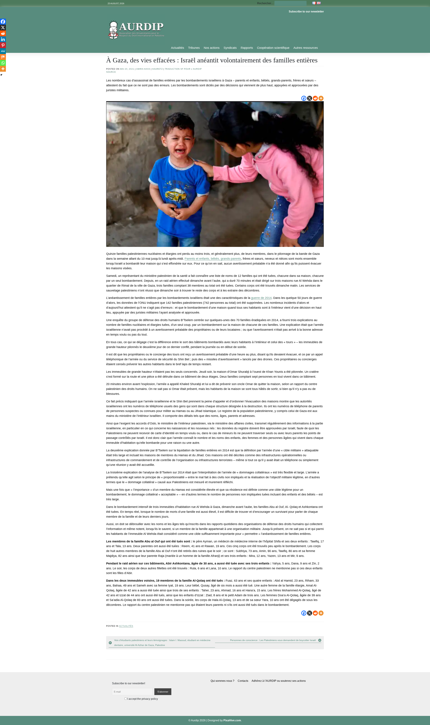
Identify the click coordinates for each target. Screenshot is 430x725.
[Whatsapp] (3, 63)
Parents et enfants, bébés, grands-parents (213, 258)
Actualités (177, 47)
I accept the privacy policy (142, 698)
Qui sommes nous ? (222, 680)
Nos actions (212, 47)
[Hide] (1, 75)
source (111, 72)
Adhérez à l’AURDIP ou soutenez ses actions (279, 680)
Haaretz (157, 69)
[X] (309, 98)
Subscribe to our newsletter (306, 11)
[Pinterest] (3, 45)
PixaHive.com (232, 720)
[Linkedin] (3, 39)
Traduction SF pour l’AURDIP (183, 69)
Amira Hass (143, 69)
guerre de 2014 (261, 298)
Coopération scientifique (273, 47)
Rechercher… (265, 3)
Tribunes (194, 47)
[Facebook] (303, 98)
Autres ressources (305, 47)
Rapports (247, 47)
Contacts (243, 680)
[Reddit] (315, 98)
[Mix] (3, 57)
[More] (321, 98)
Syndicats (230, 47)
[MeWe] (3, 51)
